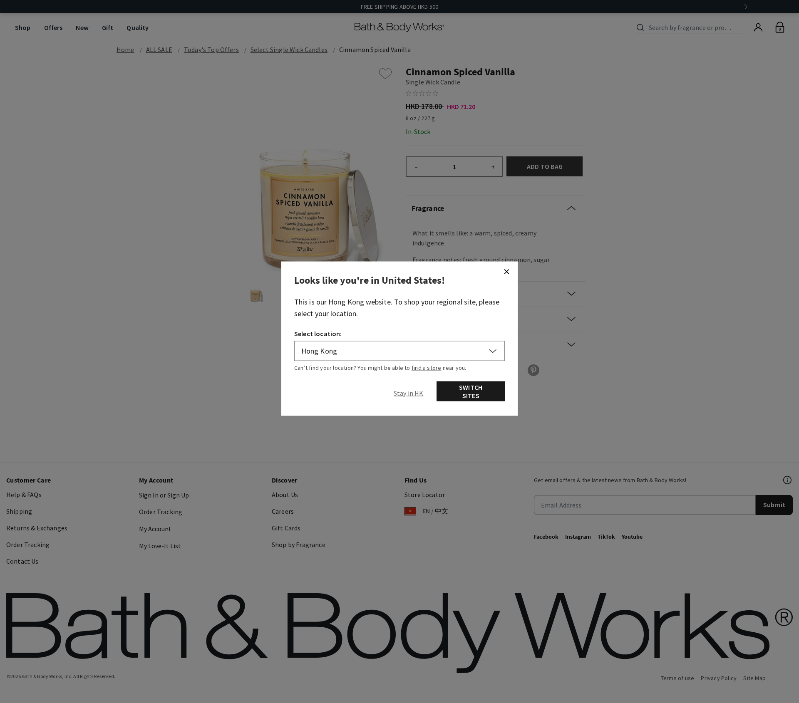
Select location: (318, 333)
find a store (427, 367)
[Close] (506, 272)
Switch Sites (470, 391)
